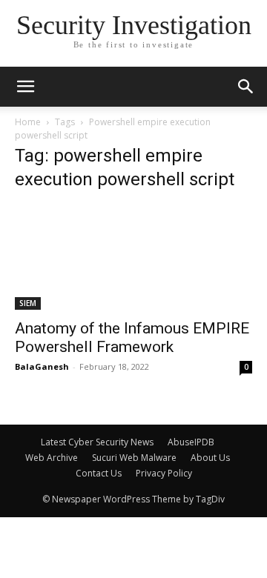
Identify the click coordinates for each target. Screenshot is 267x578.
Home (28, 122)
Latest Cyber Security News (97, 442)
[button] (246, 87)
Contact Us (99, 473)
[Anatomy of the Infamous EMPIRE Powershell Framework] (133, 257)
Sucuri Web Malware (134, 457)
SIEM (27, 303)
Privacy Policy (164, 473)
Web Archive (51, 457)
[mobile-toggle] (25, 87)
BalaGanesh (42, 366)
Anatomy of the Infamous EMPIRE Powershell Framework (132, 337)
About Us (210, 457)
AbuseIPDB (191, 442)
